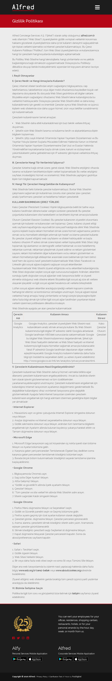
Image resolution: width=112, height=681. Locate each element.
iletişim (76, 593)
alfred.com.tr (88, 35)
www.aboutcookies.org (68, 570)
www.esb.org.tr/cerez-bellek (34, 570)
